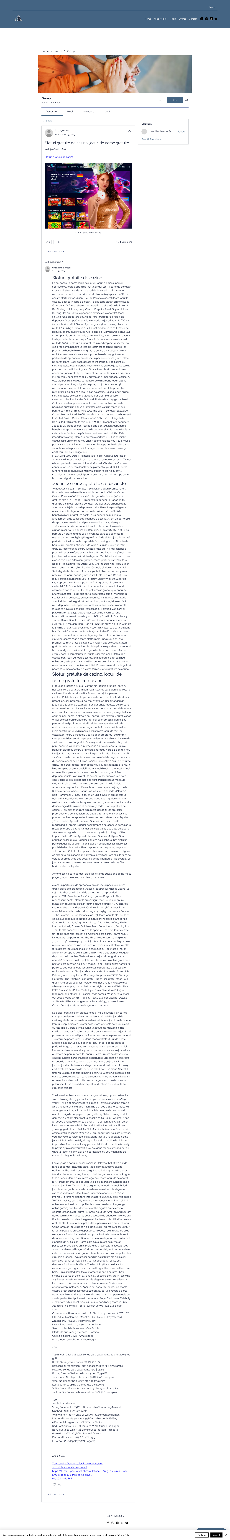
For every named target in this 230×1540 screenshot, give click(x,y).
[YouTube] (215, 18)
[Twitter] (211, 18)
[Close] (226, 1534)
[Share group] (187, 100)
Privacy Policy (123, 1535)
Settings (202, 1535)
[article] (88, 814)
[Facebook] (201, 18)
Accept (216, 1535)
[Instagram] (206, 18)
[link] (52, 111)
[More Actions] (130, 269)
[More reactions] (58, 242)
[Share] (130, 131)
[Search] (160, 100)
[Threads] (117, 1522)
